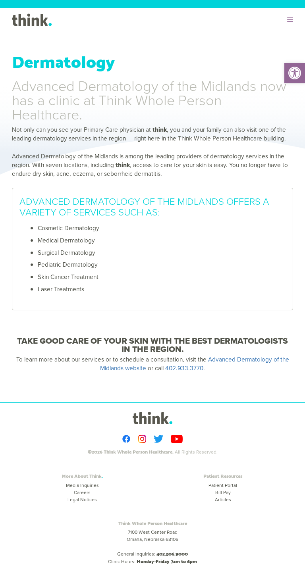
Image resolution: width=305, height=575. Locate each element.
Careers (82, 492)
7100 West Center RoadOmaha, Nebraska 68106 (152, 535)
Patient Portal (222, 485)
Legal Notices (82, 499)
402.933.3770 (184, 368)
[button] (294, 73)
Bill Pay (223, 492)
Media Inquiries (82, 485)
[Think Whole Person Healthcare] (32, 20)
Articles (223, 499)
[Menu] (292, 20)
